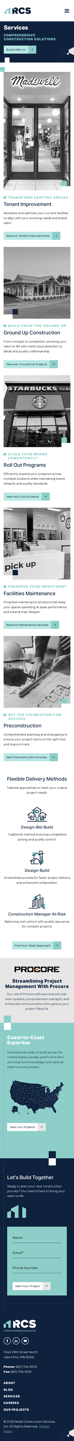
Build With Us (16, 49)
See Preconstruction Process (26, 757)
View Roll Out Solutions (22, 496)
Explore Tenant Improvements (28, 235)
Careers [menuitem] (11, 1403)
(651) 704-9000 (26, 1366)
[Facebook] (7, 1340)
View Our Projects (22, 1127)
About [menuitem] (9, 1383)
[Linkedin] (16, 1340)
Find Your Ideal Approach (32, 945)
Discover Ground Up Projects (26, 364)
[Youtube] (25, 1340)
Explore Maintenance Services (27, 625)
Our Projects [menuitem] (16, 1410)
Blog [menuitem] (8, 1390)
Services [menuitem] (12, 1396)
